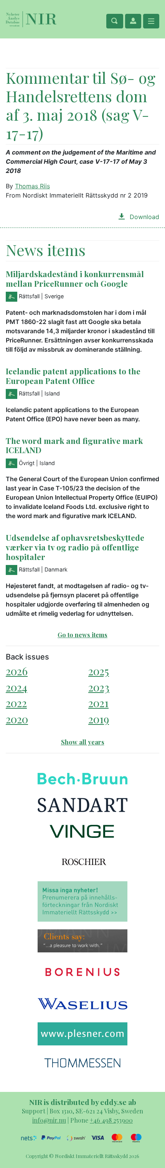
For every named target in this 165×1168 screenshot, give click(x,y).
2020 (17, 719)
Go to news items (82, 635)
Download (143, 217)
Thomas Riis (32, 186)
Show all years (82, 742)
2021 (98, 703)
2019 (98, 719)
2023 (98, 687)
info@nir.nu (49, 1120)
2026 (17, 671)
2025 (98, 671)
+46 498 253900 (111, 1120)
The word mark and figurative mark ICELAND (74, 445)
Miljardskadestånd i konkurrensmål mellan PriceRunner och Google (75, 278)
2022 (16, 703)
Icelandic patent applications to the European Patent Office (73, 376)
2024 (16, 687)
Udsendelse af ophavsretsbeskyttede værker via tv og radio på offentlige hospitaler (75, 547)
